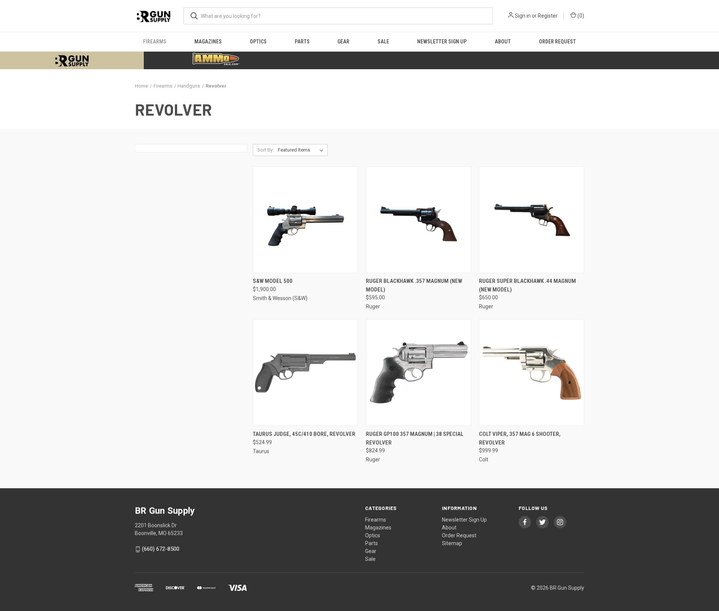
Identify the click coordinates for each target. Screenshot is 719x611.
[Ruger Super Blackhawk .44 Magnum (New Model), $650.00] (531, 220)
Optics (258, 42)
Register (548, 16)
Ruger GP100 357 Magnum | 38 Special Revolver (415, 438)
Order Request (557, 42)
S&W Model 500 (272, 281)
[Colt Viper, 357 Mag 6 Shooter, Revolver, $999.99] (531, 372)
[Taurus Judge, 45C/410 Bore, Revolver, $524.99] (305, 372)
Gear (343, 42)
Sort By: (265, 150)
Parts (302, 42)
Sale (383, 42)
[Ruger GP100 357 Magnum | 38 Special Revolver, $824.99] (418, 372)
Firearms (154, 42)
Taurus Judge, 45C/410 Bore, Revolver (304, 434)
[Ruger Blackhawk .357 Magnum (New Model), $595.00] (418, 220)
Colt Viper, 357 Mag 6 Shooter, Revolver (520, 438)
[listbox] (302, 150)
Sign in (523, 16)
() (580, 16)
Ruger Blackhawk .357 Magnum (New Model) (414, 285)
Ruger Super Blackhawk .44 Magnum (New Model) (527, 285)
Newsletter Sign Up (442, 42)
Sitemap (452, 543)
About (503, 42)
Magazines (208, 42)
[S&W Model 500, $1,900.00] (305, 220)
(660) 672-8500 (160, 549)
